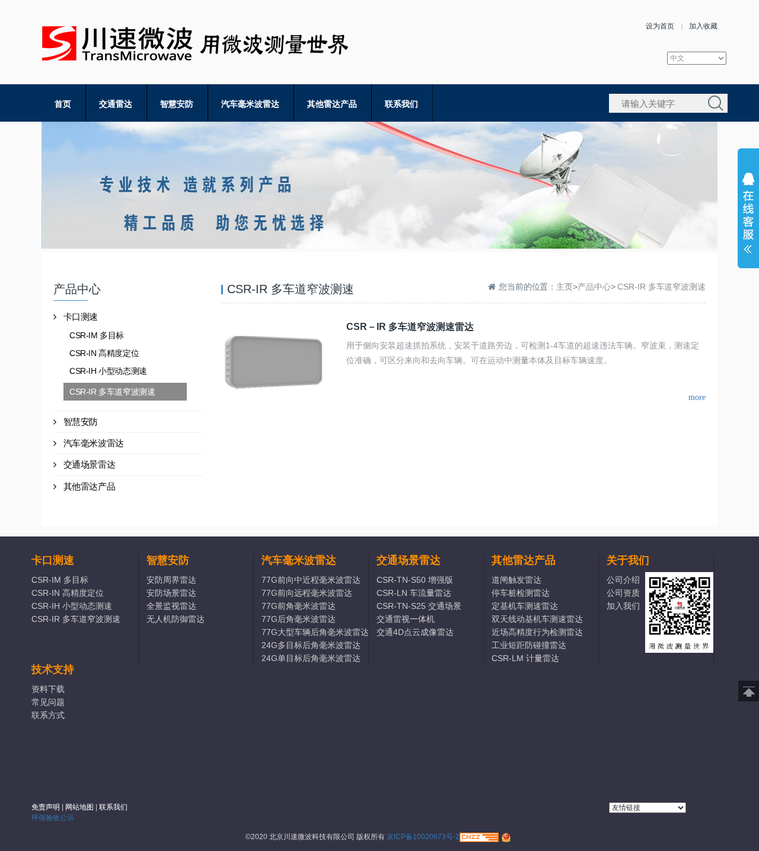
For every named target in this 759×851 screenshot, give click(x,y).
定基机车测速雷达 (525, 606)
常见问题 (48, 702)
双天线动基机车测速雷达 (537, 619)
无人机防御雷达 (175, 619)
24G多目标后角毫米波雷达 (311, 645)
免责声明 (45, 807)
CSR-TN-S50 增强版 (415, 580)
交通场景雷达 (89, 464)
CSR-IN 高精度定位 (104, 353)
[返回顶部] (748, 691)
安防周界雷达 (171, 580)
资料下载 (48, 689)
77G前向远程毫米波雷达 (306, 593)
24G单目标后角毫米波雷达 (311, 658)
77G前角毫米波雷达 (298, 606)
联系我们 (401, 104)
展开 (748, 216)
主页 (564, 286)
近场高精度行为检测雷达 (537, 632)
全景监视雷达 (171, 606)
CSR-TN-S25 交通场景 (419, 606)
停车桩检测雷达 (521, 593)
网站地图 (79, 807)
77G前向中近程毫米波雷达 (311, 580)
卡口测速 (80, 317)
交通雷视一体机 (406, 619)
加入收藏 (703, 26)
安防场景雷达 (171, 593)
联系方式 (48, 715)
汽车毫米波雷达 (250, 104)
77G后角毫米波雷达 (298, 619)
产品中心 (594, 286)
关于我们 (628, 560)
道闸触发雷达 (516, 580)
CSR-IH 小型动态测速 (108, 371)
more (697, 397)
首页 (63, 104)
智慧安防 (176, 104)
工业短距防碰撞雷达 (529, 645)
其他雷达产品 (332, 104)
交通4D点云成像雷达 (415, 632)
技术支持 (52, 669)
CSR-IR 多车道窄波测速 (112, 391)
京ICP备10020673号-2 (423, 837)
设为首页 (660, 26)
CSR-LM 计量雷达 (525, 658)
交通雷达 (115, 104)
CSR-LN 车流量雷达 (414, 593)
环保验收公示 (52, 818)
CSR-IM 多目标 (96, 335)
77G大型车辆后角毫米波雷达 (314, 632)
